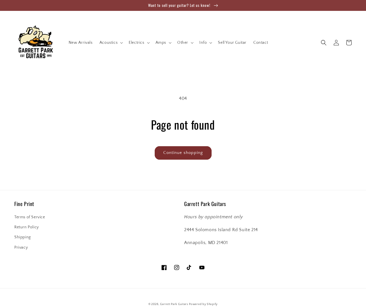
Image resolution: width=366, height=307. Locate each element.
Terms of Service (29, 217)
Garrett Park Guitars (174, 304)
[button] (110, 43)
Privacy (21, 247)
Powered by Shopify (203, 304)
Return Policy (26, 227)
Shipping (22, 237)
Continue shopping (183, 152)
